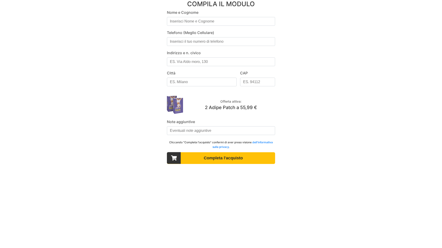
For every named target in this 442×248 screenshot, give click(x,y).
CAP (244, 73)
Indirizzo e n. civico (184, 53)
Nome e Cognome (182, 12)
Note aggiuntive (181, 121)
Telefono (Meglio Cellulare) (190, 32)
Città (171, 73)
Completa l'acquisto (223, 158)
